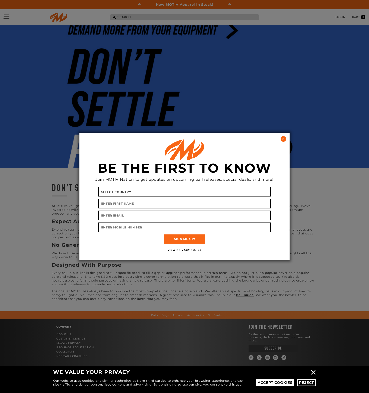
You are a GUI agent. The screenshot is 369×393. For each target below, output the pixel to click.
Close (313, 372)
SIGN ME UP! (184, 239)
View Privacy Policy (184, 249)
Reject (306, 382)
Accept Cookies (275, 382)
